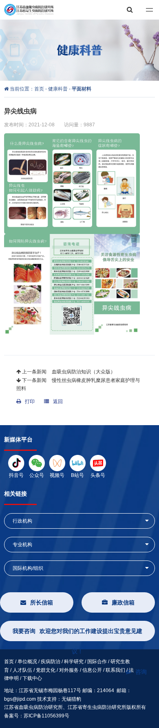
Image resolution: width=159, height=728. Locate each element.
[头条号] (98, 462)
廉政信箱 (123, 602)
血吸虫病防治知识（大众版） (83, 372)
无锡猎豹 (71, 699)
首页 (39, 89)
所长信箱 (41, 602)
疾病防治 (50, 661)
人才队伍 (22, 670)
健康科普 (58, 89)
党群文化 (45, 670)
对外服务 (69, 670)
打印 (30, 401)
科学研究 (74, 661)
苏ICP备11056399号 (46, 716)
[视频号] (57, 462)
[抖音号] (16, 462)
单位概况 (27, 661)
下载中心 (32, 678)
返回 (58, 401)
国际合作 (97, 661)
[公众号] (37, 462)
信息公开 (92, 670)
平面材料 (81, 89)
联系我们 (115, 670)
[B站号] (77, 462)
